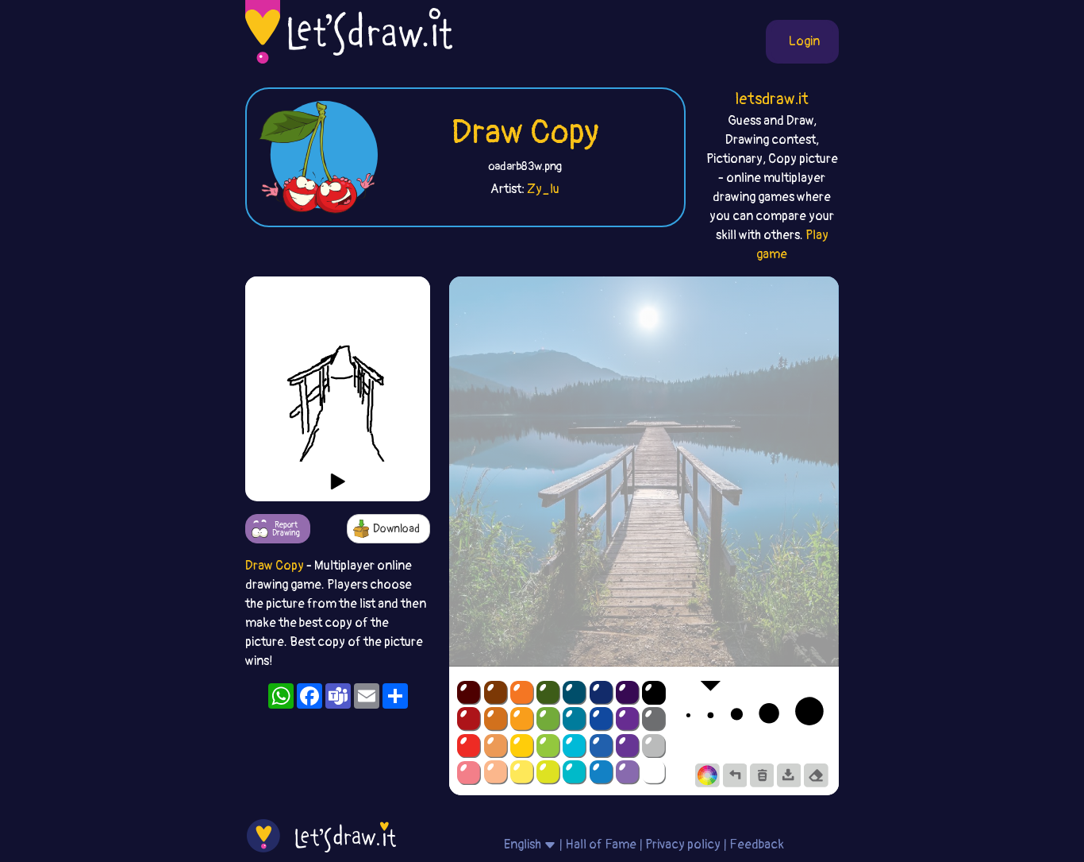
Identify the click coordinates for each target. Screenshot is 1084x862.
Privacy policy (683, 844)
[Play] (338, 481)
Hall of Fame (600, 844)
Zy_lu (543, 189)
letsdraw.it (772, 99)
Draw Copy (525, 132)
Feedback (756, 844)
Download (396, 528)
